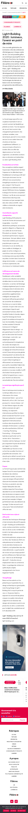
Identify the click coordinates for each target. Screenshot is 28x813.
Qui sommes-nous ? (14, 762)
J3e (14, 785)
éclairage (7, 26)
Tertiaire (13, 8)
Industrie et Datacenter (14, 741)
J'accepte (6, 810)
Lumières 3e (17, 26)
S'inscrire (22, 720)
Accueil (4, 8)
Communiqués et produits (14, 12)
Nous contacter (14, 764)
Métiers (14, 746)
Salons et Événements (14, 748)
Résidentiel (23, 8)
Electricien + (14, 787)
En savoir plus (21, 810)
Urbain (14, 744)
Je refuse (13, 810)
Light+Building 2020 (8, 218)
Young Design (10, 588)
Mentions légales (14, 771)
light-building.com (8, 621)
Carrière (14, 753)
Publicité (14, 767)
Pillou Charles (9, 88)
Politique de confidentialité (14, 774)
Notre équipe (14, 769)
